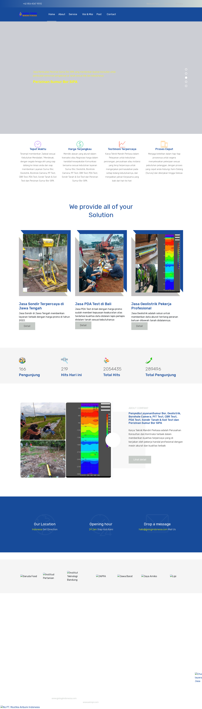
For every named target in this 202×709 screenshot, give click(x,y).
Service (73, 14)
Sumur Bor (102, 673)
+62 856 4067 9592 (32, 4)
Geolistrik (101, 642)
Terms (167, 4)
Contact (111, 14)
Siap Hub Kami (105, 529)
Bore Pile (101, 625)
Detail (27, 326)
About (61, 14)
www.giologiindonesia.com (64, 698)
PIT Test (100, 636)
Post (99, 14)
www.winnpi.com (91, 702)
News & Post (153, 4)
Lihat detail (140, 459)
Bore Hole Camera (106, 619)
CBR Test (101, 631)
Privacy (179, 4)
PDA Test (101, 648)
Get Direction (50, 529)
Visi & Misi (87, 14)
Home (52, 14)
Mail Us (172, 529)
